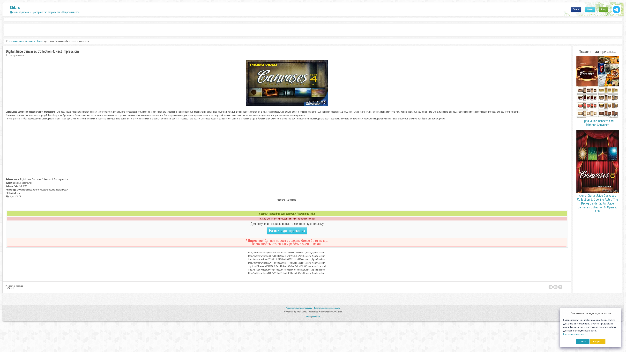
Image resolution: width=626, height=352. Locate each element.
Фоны (21, 55)
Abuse (308, 316)
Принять (583, 341)
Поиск (576, 9)
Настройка (598, 341)
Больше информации (573, 334)
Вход (603, 9)
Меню (590, 9)
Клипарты (13, 55)
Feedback (316, 316)
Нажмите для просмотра (287, 231)
